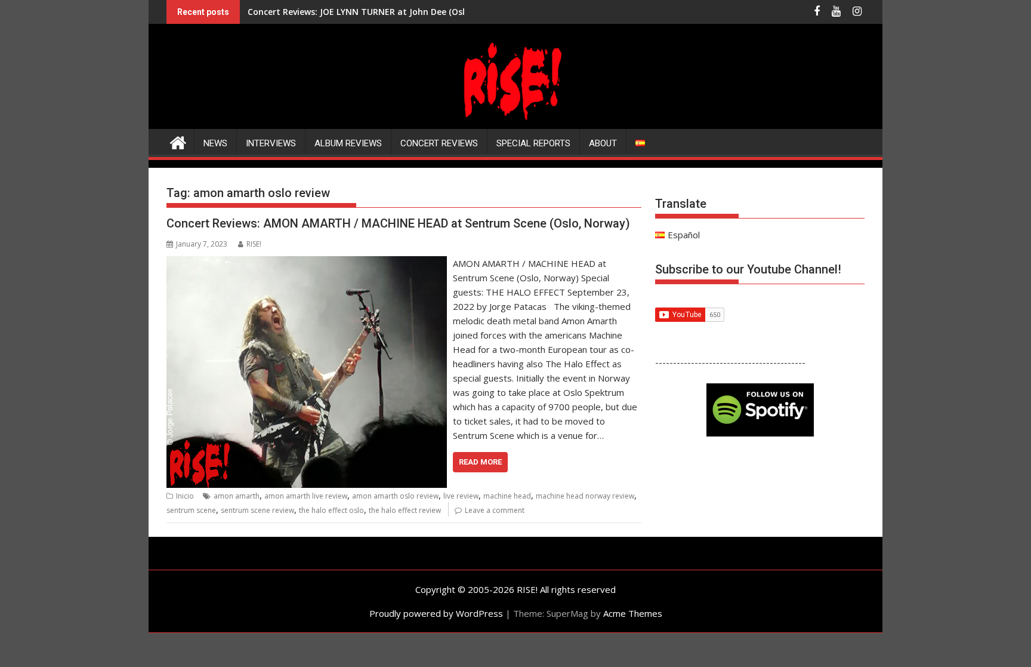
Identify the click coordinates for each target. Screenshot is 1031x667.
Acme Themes (632, 613)
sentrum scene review (257, 510)
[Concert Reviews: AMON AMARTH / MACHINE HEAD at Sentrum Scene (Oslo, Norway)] (306, 263)
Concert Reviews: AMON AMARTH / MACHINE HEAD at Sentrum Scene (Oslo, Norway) (398, 223)
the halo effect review (405, 510)
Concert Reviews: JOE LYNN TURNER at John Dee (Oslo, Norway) (379, 11)
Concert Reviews (439, 143)
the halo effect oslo (331, 510)
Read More (480, 461)
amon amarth (237, 496)
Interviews (271, 143)
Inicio (185, 496)
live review (461, 496)
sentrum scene (191, 510)
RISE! (253, 244)
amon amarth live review (305, 496)
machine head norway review (585, 496)
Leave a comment (494, 510)
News (215, 143)
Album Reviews (348, 143)
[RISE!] (515, 122)
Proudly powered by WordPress (436, 613)
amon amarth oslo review (395, 496)
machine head (507, 496)
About (603, 143)
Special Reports (533, 143)
